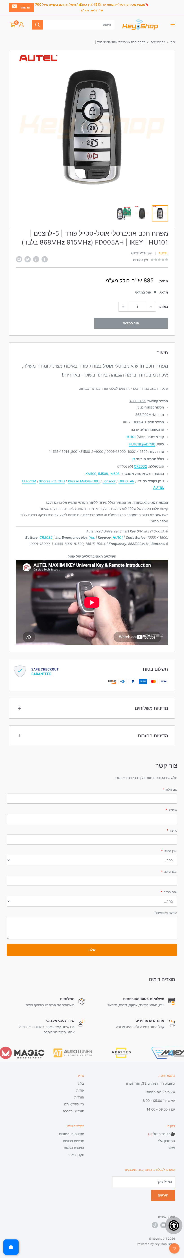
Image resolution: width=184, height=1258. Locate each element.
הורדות (79, 1097)
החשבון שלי (166, 1141)
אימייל (171, 810)
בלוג (81, 1083)
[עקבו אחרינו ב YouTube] (163, 1225)
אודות (80, 1090)
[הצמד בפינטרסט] (36, 259)
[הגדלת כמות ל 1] (123, 306)
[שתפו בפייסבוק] (45, 259)
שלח (92, 949)
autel (163, 253)
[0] (12, 24)
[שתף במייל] (19, 259)
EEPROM (29, 481)
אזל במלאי (131, 323)
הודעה (165, 913)
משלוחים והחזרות (71, 1134)
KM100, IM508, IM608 (102, 474)
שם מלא (170, 789)
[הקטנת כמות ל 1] (151, 306)
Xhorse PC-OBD (52, 481)
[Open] (11, 1247)
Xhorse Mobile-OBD (84, 481)
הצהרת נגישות (74, 1148)
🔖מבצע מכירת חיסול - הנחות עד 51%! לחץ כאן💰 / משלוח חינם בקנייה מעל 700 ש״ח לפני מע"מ (92, 7)
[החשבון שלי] (21, 24)
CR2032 (140, 466)
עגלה (171, 1148)
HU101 (131, 437)
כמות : (163, 306)
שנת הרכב (169, 892)
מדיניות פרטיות (73, 1141)
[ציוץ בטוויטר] (27, 259)
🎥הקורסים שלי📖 (161, 1134)
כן (133, 459)
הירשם (163, 1195)
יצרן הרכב (169, 851)
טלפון (172, 830)
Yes (92, 537)
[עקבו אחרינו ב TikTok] (155, 1225)
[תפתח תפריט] (173, 24)
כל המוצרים (157, 42)
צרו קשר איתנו (74, 1104)
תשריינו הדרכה (73, 1111)
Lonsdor (109, 481)
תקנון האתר (76, 1155)
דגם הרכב (169, 871)
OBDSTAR (126, 481)
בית (172, 42)
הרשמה (25, 7)
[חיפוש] (37, 25)
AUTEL (158, 487)
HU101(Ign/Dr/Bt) (142, 444)
